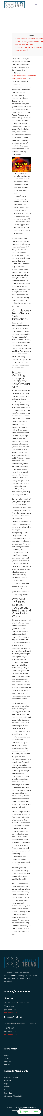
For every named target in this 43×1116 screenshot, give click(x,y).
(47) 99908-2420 (10, 1012)
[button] (29, 1111)
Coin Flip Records (21, 50)
